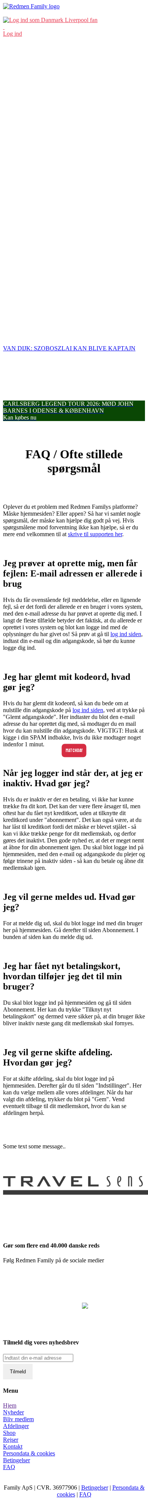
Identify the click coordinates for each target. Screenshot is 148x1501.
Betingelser (16, 1460)
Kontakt (12, 1446)
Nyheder (13, 1412)
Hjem (9, 1405)
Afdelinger (16, 1426)
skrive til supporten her (95, 534)
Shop (9, 1433)
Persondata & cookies (29, 1453)
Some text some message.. (34, 1146)
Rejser (10, 1439)
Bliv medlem (18, 1419)
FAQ (9, 1467)
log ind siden (125, 634)
